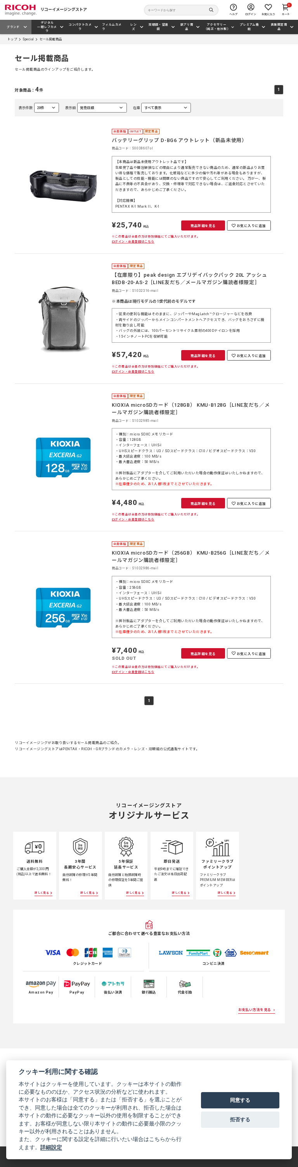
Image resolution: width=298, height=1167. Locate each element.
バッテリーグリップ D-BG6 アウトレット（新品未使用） (179, 140)
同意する (240, 1100)
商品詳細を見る (203, 226)
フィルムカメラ (111, 26)
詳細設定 (51, 1147)
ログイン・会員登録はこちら (133, 241)
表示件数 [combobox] (31, 109)
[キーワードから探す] (181, 10)
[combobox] (96, 108)
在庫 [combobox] (147, 109)
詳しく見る (42, 893)
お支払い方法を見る (254, 1010)
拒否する (240, 1119)
